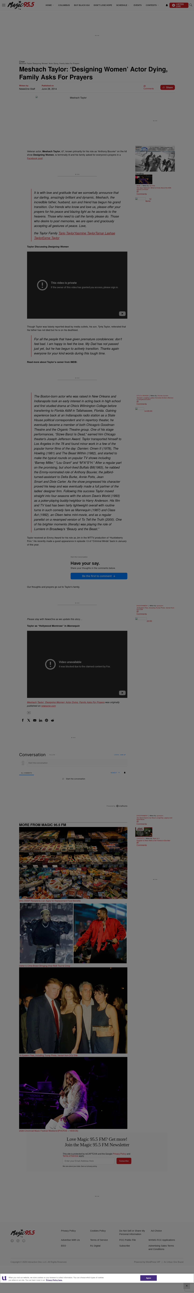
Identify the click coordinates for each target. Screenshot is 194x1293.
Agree (148, 1278)
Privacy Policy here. (54, 1280)
